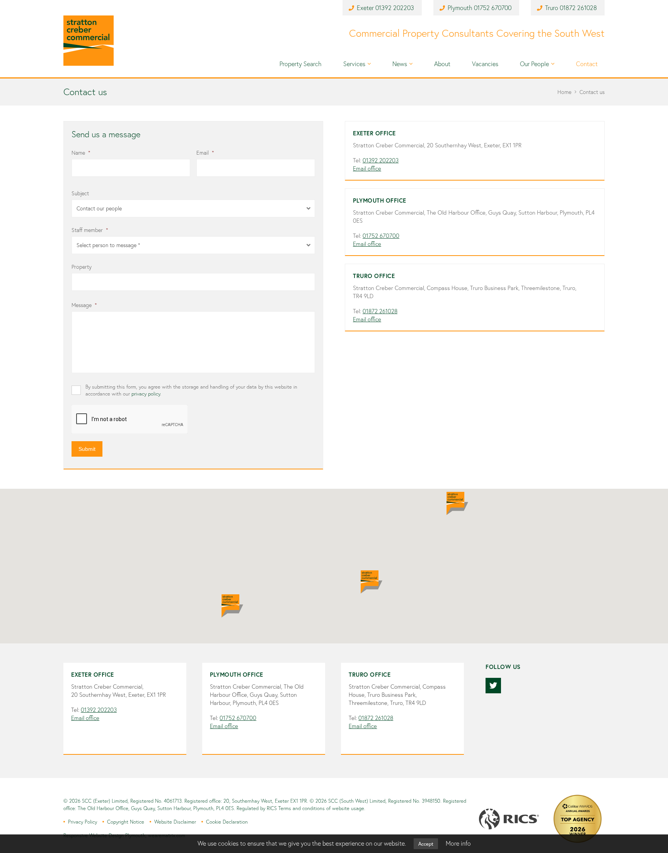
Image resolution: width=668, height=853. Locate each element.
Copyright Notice (125, 822)
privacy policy (145, 394)
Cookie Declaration (227, 822)
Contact (587, 64)
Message (84, 305)
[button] (457, 503)
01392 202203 (394, 8)
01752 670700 (492, 8)
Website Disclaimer (175, 822)
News (399, 64)
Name (81, 152)
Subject (80, 193)
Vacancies (485, 64)
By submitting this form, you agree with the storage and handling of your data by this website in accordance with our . (191, 390)
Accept (425, 844)
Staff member (90, 230)
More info (458, 843)
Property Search (300, 64)
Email (205, 152)
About (442, 64)
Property (82, 266)
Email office (367, 168)
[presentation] (130, 419)
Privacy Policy (82, 822)
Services (354, 64)
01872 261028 (578, 8)
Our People (534, 64)
